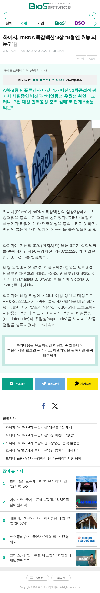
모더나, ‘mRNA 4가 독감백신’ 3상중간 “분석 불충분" (43, 443)
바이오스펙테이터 (42, 5)
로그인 (31, 350)
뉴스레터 (20, 383)
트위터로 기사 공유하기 (55, 406)
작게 (81, 58)
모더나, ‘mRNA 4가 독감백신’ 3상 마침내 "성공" (40, 435)
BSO (80, 24)
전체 (8, 23)
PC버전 (39, 577)
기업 (40, 23)
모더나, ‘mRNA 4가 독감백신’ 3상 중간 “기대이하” (42, 450)
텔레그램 (53, 383)
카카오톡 (86, 383)
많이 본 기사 (13, 471)
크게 (92, 58)
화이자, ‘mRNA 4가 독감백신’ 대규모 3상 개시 (39, 427)
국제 (23, 23)
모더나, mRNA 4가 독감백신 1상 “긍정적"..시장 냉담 (43, 458)
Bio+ (60, 24)
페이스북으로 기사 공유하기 (43, 406)
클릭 (89, 350)
